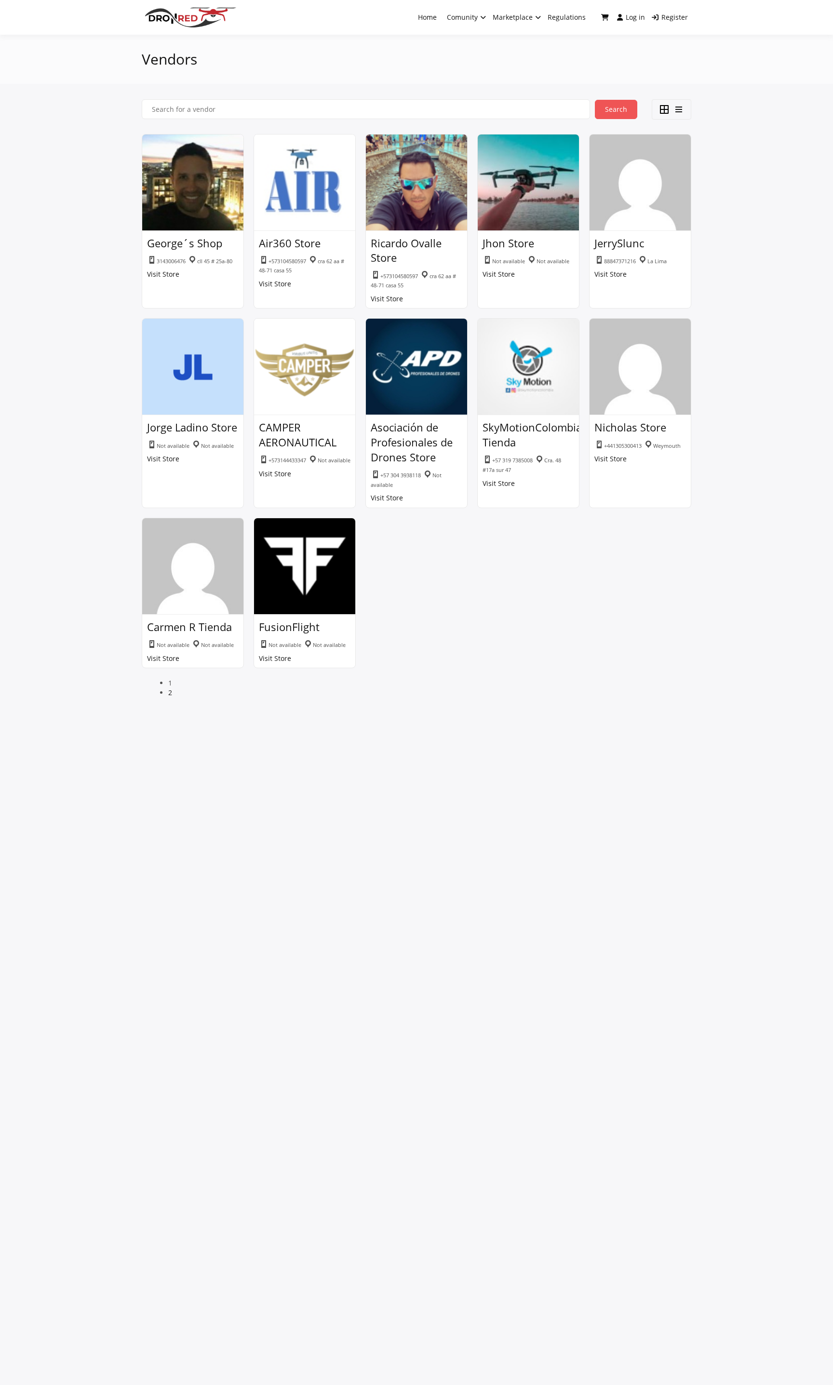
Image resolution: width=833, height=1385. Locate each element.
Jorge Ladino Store (192, 427)
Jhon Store (508, 243)
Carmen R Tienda (189, 626)
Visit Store (163, 274)
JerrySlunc (619, 243)
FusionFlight (289, 626)
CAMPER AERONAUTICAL (297, 434)
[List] (679, 109)
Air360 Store (290, 243)
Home (427, 17)
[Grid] (664, 109)
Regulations (567, 17)
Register (674, 17)
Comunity (462, 17)
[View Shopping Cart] (605, 17)
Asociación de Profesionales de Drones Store (412, 442)
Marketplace (513, 17)
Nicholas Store (630, 427)
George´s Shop (184, 243)
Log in (635, 17)
